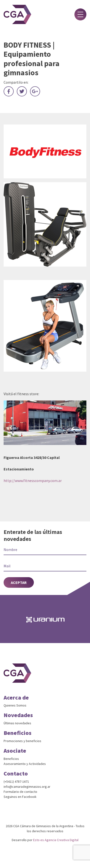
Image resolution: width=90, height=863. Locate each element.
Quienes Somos (15, 705)
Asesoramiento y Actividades (25, 764)
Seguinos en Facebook (20, 796)
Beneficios (11, 759)
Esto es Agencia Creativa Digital (55, 840)
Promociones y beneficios (22, 741)
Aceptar (19, 582)
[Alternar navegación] (80, 14)
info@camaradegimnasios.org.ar (27, 786)
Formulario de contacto (20, 791)
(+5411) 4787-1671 (16, 781)
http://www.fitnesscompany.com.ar (33, 480)
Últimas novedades (17, 723)
